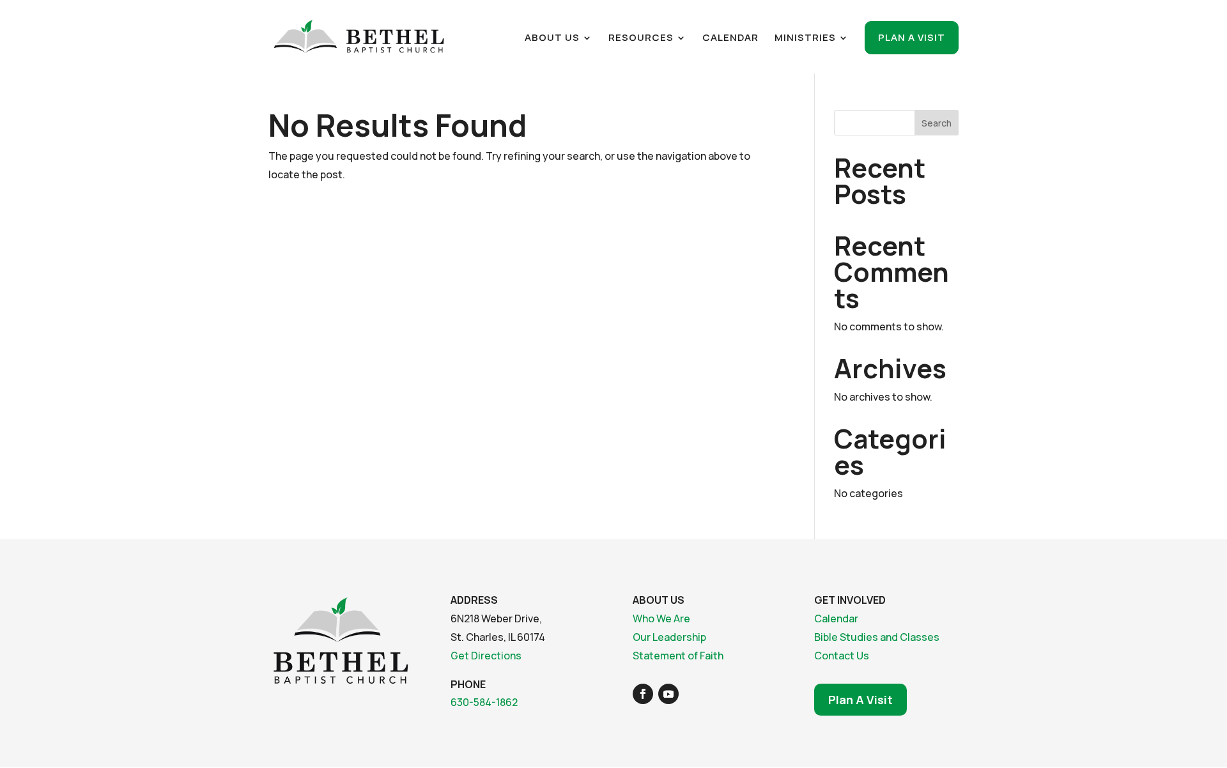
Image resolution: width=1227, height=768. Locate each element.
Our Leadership (669, 637)
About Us (552, 38)
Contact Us (841, 656)
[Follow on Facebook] (643, 694)
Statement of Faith (678, 656)
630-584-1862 (484, 702)
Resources (641, 38)
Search (937, 123)
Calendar (730, 38)
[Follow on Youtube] (668, 694)
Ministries (805, 38)
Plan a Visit (911, 37)
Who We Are (661, 618)
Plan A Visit (860, 699)
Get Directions (486, 656)
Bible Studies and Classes (876, 637)
